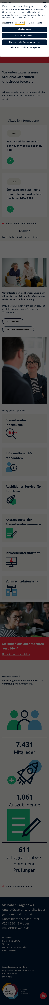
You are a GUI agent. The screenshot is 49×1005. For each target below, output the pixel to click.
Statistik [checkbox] (21, 23)
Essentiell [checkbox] (9, 23)
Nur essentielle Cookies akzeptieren (24, 42)
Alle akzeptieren (24, 29)
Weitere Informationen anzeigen (24, 47)
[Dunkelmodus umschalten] (45, 6)
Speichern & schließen (24, 35)
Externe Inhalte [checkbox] (35, 23)
